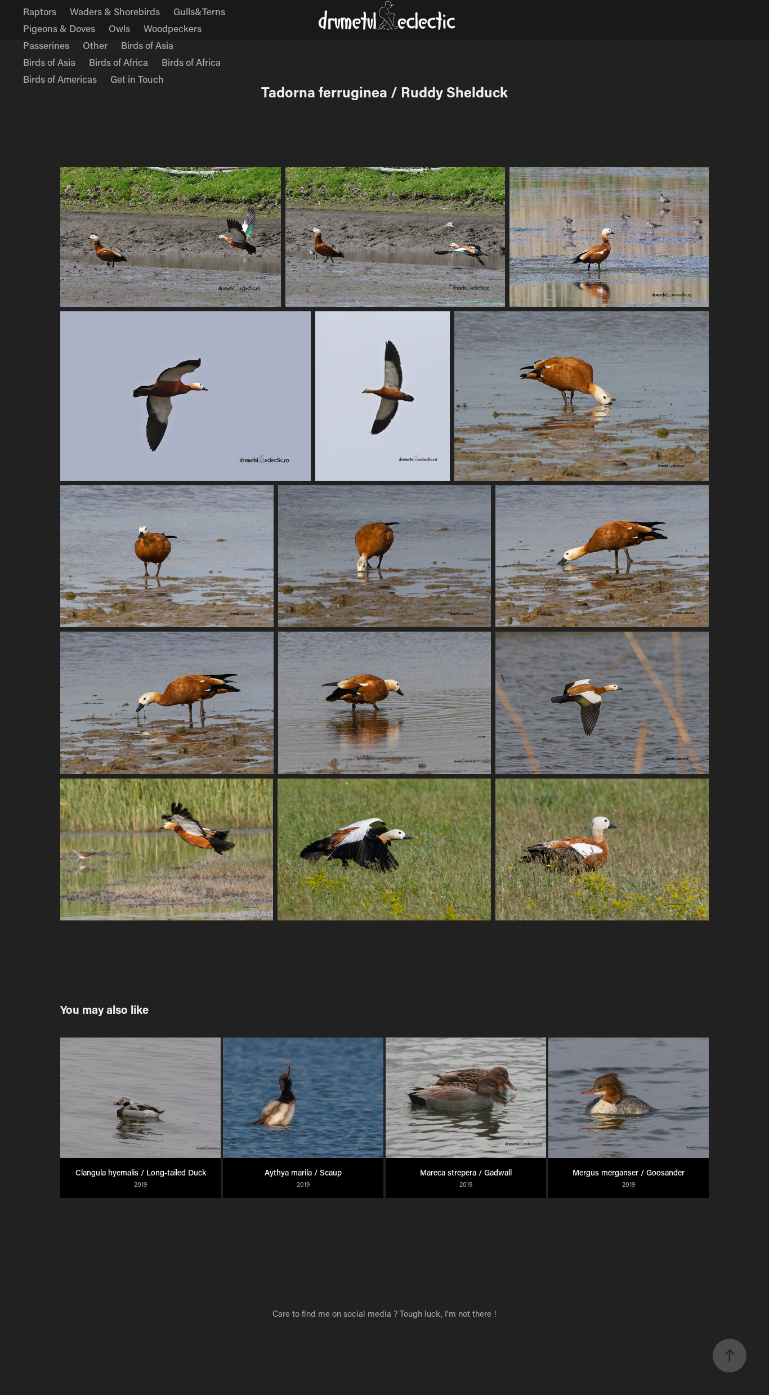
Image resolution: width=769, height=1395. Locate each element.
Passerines (46, 45)
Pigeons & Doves (59, 28)
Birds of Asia (147, 45)
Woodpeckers (173, 28)
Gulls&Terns (199, 11)
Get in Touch (137, 79)
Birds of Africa (118, 62)
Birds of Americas (60, 79)
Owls (119, 28)
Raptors (39, 11)
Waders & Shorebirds (115, 11)
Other (95, 45)
